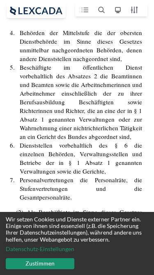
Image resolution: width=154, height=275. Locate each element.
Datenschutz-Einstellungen (40, 249)
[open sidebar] (36, 10)
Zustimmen (40, 263)
